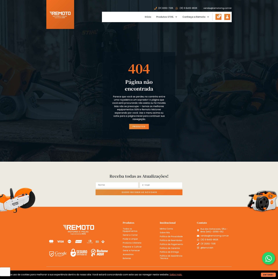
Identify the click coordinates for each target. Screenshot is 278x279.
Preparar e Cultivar (132, 247)
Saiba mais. (176, 274)
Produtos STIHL (165, 17)
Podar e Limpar (130, 239)
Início (148, 17)
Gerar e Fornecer (131, 250)
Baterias (127, 258)
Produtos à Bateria (132, 243)
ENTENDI (268, 274)
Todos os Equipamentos (130, 230)
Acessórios (128, 254)
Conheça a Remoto (193, 17)
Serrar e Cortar (130, 235)
